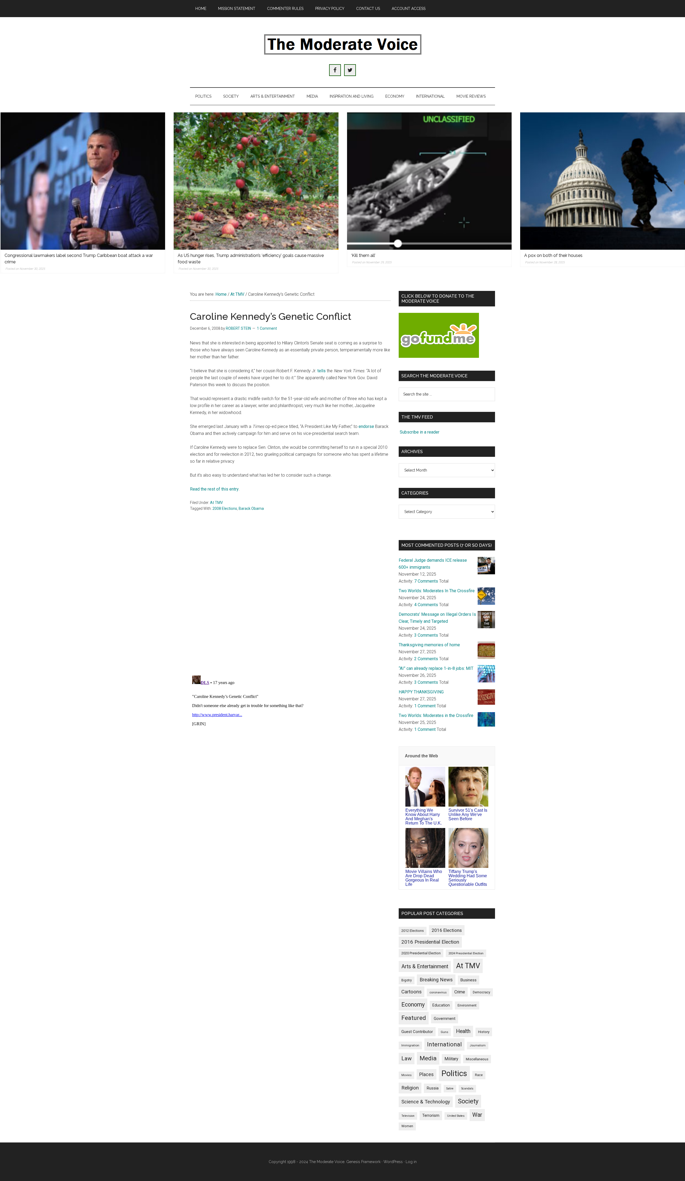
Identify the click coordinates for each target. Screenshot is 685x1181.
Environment (467, 1005)
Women (407, 1126)
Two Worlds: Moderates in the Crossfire (436, 715)
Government (444, 1018)
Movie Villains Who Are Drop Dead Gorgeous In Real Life (423, 878)
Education (441, 1005)
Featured (413, 1017)
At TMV (216, 502)
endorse (366, 426)
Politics (454, 1073)
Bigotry (406, 980)
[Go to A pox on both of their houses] (602, 181)
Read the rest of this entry (214, 489)
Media (428, 1058)
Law (406, 1058)
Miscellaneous (477, 1059)
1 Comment (267, 328)
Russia (433, 1088)
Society (468, 1101)
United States (456, 1116)
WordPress (393, 1162)
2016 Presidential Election (430, 942)
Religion (410, 1088)
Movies (406, 1075)
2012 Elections (412, 931)
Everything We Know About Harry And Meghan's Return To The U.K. (423, 816)
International (444, 1044)
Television (407, 1116)
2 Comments (426, 658)
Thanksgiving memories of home (429, 644)
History (483, 1032)
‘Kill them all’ (363, 255)
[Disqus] (290, 601)
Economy (413, 1004)
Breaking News (436, 980)
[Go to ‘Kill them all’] (429, 181)
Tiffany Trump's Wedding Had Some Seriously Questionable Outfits (467, 878)
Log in (411, 1162)
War (477, 1114)
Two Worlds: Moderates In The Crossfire (437, 590)
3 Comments (426, 635)
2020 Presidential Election (421, 953)
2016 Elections (447, 930)
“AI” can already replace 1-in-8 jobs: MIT (436, 668)
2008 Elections (224, 508)
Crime (459, 991)
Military (451, 1058)
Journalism (478, 1045)
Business (469, 980)
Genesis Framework (363, 1162)
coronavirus (438, 992)
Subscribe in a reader (419, 432)
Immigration (410, 1045)
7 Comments (426, 581)
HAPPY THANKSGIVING (421, 691)
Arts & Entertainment (424, 966)
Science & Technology (425, 1102)
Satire (450, 1088)
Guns (444, 1032)
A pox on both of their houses (553, 255)
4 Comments (426, 604)
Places (426, 1074)
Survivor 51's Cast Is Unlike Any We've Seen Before (467, 814)
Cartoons (411, 992)
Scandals (467, 1088)
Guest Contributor (417, 1031)
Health (463, 1031)
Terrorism (430, 1115)
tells (321, 370)
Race (479, 1075)
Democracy (481, 992)
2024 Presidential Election (466, 953)
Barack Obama (251, 508)
